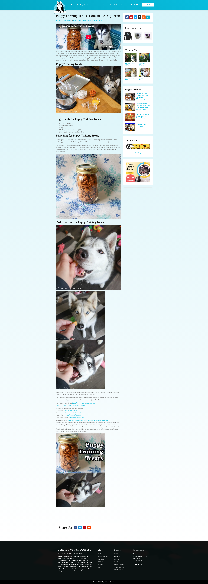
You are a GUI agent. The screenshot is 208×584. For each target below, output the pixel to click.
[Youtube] (137, 5)
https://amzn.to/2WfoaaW (76, 417)
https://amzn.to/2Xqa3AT (73, 415)
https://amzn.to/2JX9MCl (72, 411)
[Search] (148, 17)
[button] (75, 527)
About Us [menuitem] (114, 5)
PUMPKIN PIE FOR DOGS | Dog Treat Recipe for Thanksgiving (142, 96)
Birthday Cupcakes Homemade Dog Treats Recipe (142, 116)
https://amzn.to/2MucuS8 (72, 413)
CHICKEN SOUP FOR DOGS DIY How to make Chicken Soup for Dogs (143, 106)
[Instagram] (139, 5)
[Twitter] (134, 5)
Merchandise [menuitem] (100, 5)
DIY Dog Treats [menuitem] (82, 5)
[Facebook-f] (133, 564)
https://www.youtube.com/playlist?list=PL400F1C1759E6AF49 (88, 420)
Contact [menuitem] (124, 5)
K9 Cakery (138, 153)
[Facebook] (132, 5)
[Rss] (144, 17)
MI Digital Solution (109, 582)
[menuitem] (71, 4)
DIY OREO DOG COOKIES (141, 125)
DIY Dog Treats (67, 20)
